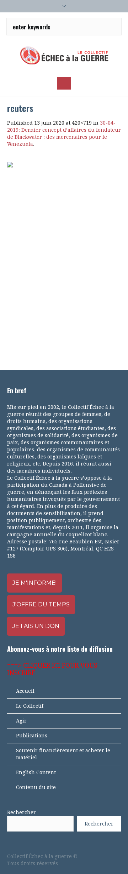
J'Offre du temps (41, 604)
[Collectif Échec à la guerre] (64, 55)
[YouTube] (93, 856)
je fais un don (35, 626)
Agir (21, 721)
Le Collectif (29, 706)
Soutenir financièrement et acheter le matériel (63, 754)
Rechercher (21, 812)
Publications (31, 735)
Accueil (25, 691)
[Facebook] (81, 856)
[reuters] (64, 259)
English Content (36, 772)
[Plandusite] (117, 856)
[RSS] (105, 856)
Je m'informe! (34, 582)
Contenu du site (36, 787)
